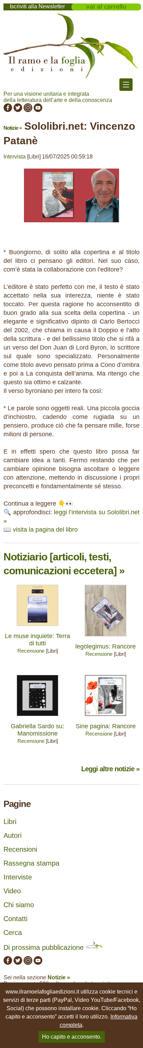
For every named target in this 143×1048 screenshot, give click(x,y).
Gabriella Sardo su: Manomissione (37, 730)
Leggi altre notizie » (110, 769)
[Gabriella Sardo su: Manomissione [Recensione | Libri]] (37, 718)
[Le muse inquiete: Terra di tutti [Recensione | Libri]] (37, 627)
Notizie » (12, 128)
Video (12, 891)
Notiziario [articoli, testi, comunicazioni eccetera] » (64, 563)
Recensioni (20, 849)
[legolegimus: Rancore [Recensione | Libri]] (105, 638)
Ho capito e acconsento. (71, 1037)
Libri (9, 821)
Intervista (14, 157)
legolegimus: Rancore (105, 646)
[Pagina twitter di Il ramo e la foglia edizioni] (18, 110)
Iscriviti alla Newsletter (37, 6)
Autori (12, 835)
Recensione (30, 651)
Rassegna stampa (31, 863)
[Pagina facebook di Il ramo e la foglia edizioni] (7, 110)
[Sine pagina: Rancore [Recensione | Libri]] (105, 718)
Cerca (12, 932)
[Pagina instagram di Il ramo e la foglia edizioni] (28, 110)
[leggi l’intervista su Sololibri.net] (71, 226)
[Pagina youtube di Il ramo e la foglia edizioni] (38, 110)
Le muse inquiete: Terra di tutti (37, 640)
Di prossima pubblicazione (44, 947)
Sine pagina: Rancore (106, 726)
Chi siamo (18, 905)
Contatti (15, 918)
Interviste (17, 877)
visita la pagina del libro (45, 529)
